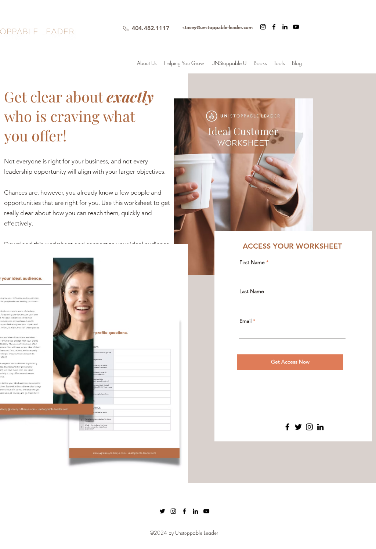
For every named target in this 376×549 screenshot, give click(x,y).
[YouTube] (296, 26)
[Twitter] (298, 426)
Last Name (251, 291)
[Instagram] (263, 26)
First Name (252, 262)
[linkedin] (285, 26)
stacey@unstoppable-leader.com (217, 27)
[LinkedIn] (320, 426)
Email (245, 321)
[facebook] (274, 26)
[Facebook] (287, 426)
